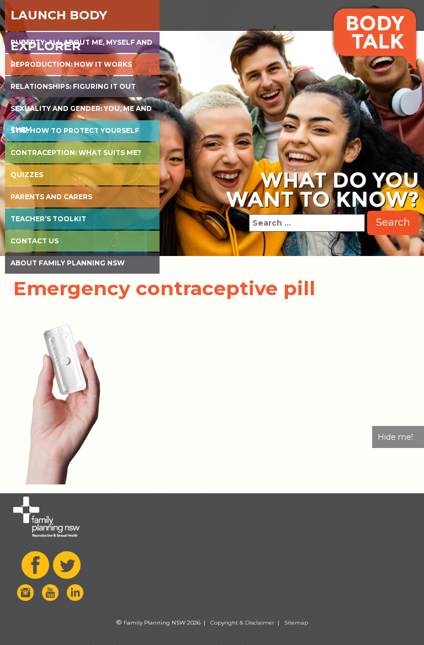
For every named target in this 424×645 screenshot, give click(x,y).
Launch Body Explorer (58, 19)
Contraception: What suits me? (75, 152)
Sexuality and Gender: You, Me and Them (81, 111)
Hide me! (395, 437)
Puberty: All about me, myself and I (81, 45)
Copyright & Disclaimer (242, 622)
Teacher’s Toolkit (48, 219)
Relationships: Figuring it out (73, 86)
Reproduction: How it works (71, 64)
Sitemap (296, 622)
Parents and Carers (51, 197)
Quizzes (26, 174)
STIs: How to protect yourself (74, 130)
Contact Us (34, 241)
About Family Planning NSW (67, 263)
